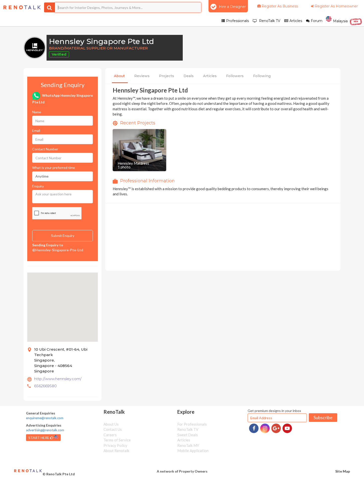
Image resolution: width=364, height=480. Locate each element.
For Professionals (192, 424)
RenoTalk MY (188, 445)
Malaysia (345, 21)
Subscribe (323, 417)
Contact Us (113, 429)
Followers (235, 76)
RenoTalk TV (187, 429)
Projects (166, 76)
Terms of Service (117, 440)
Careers (110, 435)
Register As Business (279, 6)
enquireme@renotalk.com (44, 418)
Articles (210, 76)
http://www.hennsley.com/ (57, 378)
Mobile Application (192, 450)
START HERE (39, 437)
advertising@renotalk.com (45, 430)
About (119, 76)
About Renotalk (116, 450)
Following (262, 76)
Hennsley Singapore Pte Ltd (101, 41)
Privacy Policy (115, 445)
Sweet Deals (187, 435)
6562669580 (45, 386)
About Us (111, 424)
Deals (188, 76)
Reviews (142, 76)
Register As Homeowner (336, 6)
